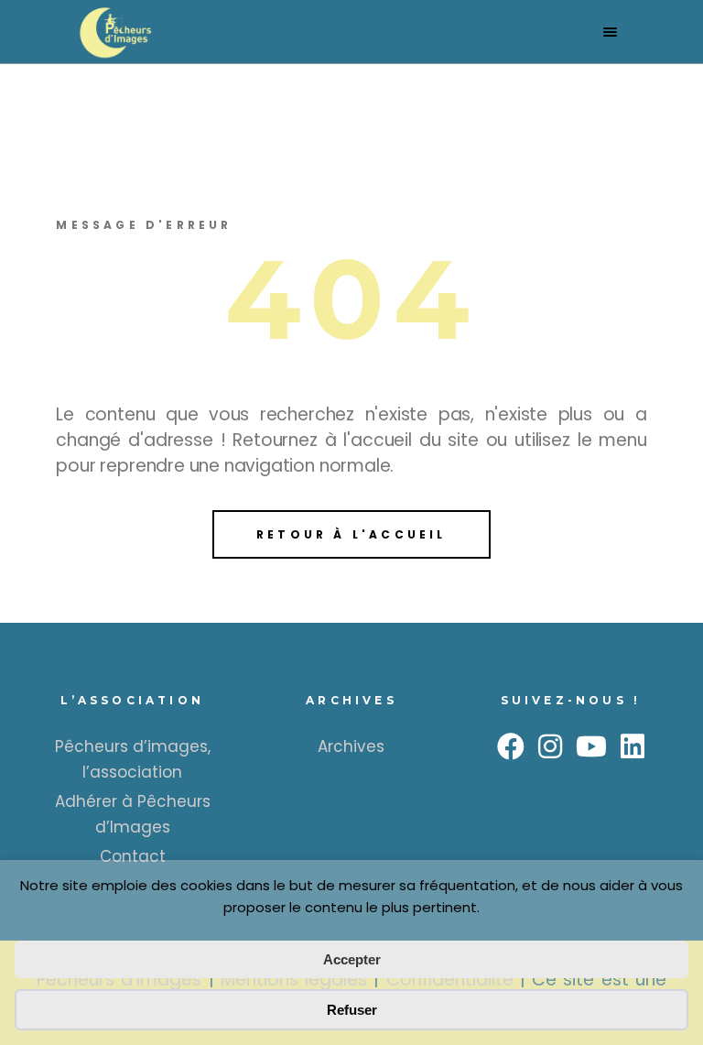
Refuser (352, 1010)
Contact (133, 856)
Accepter (352, 959)
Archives (351, 746)
